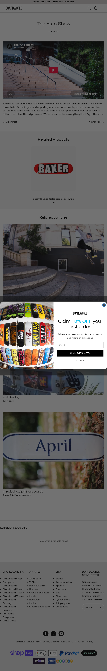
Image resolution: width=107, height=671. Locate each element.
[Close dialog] (104, 305)
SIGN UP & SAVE (80, 353)
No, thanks (80, 361)
